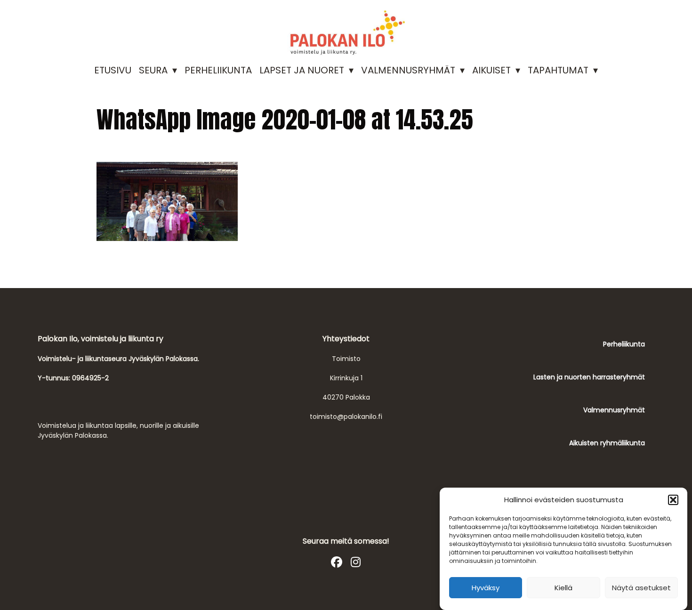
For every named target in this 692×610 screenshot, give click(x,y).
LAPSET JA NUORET (301, 70)
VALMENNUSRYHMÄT (408, 70)
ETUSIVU (112, 70)
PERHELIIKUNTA (218, 70)
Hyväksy (485, 588)
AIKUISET (491, 70)
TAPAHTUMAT (558, 70)
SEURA (153, 70)
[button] (673, 500)
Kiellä (563, 588)
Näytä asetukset (641, 588)
